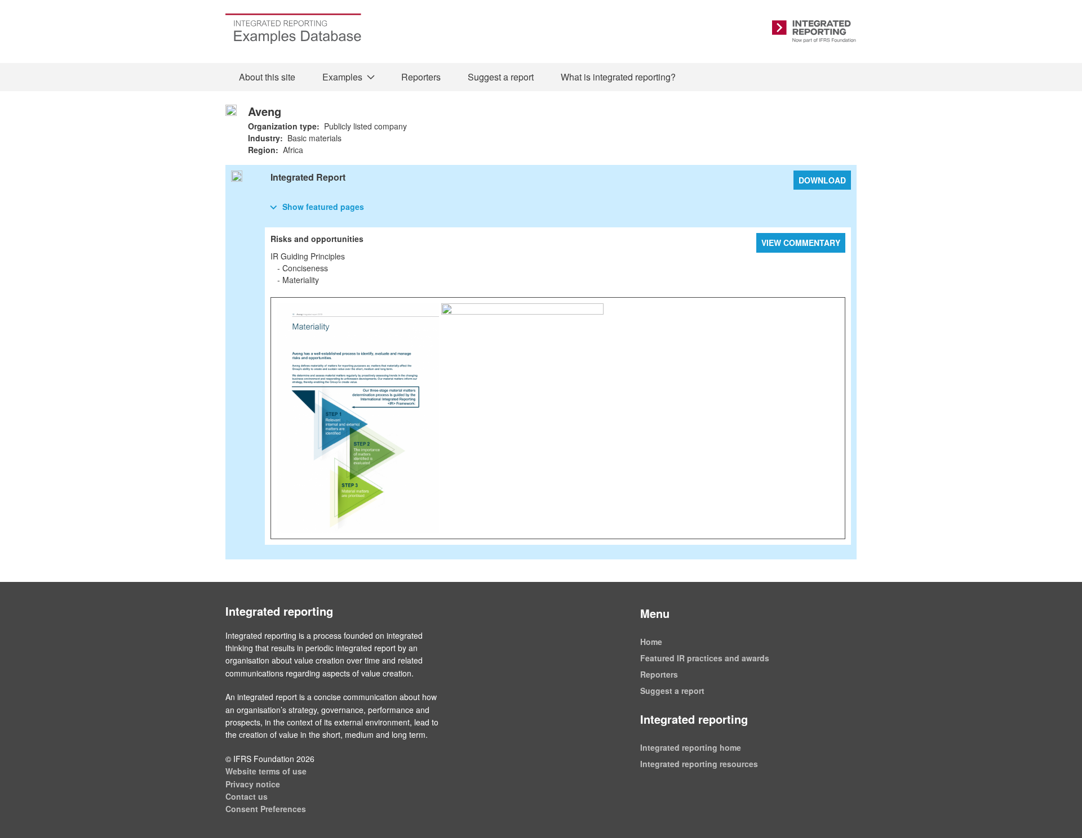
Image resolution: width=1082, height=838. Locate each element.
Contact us (246, 796)
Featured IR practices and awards (704, 658)
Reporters (421, 76)
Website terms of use (266, 771)
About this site (267, 76)
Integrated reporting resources (699, 763)
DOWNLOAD (822, 180)
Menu (654, 613)
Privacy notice (252, 784)
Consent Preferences (265, 808)
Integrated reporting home (690, 747)
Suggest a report (501, 76)
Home (651, 641)
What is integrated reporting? (618, 76)
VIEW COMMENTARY (800, 242)
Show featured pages (323, 206)
